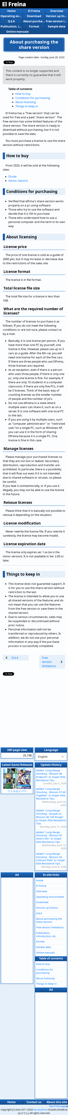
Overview (56, 11)
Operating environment (11, 16)
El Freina (14, 4)
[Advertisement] (34, 710)
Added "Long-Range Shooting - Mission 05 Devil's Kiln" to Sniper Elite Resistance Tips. (49, 837)
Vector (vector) (18, 181)
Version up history (56, 16)
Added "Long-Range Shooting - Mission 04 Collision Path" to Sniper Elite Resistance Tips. (50, 858)
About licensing (25, 102)
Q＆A (11, 21)
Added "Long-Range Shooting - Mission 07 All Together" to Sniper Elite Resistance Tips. (51, 793)
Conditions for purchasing (32, 98)
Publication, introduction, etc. (11, 26)
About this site (57, 1102)
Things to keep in (26, 106)
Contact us (34, 1102)
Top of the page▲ (58, 1106)
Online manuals (17, 32)
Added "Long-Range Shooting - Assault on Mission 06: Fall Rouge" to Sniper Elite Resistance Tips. (51, 817)
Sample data (56, 26)
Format (34, 26)
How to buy (23, 94)
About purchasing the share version (34, 21)
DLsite (12, 176)
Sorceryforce (40, 1109)
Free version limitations (56, 21)
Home (11, 11)
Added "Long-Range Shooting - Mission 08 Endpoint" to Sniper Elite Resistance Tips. (50, 775)
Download (34, 16)
